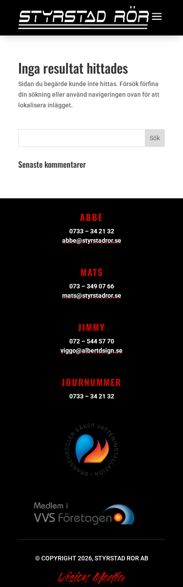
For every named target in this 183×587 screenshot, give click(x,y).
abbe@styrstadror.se (91, 240)
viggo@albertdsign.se (91, 350)
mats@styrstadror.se (91, 295)
